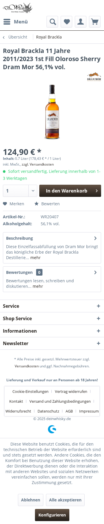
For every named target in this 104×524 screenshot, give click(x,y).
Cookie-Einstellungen (30, 391)
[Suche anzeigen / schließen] (52, 22)
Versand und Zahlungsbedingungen (60, 401)
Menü (21, 21)
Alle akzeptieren (65, 500)
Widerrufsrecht (18, 411)
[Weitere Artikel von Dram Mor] (94, 76)
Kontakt (16, 401)
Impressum (89, 411)
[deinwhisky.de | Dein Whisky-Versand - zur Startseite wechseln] (18, 8)
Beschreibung (19, 238)
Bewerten (50, 203)
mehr (35, 257)
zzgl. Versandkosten (38, 164)
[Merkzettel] (66, 22)
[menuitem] (15, 22)
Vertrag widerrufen (71, 391)
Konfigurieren (52, 515)
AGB (69, 411)
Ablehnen (30, 500)
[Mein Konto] (80, 22)
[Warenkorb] (95, 22)
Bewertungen (19, 272)
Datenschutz (48, 411)
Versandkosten (27, 366)
